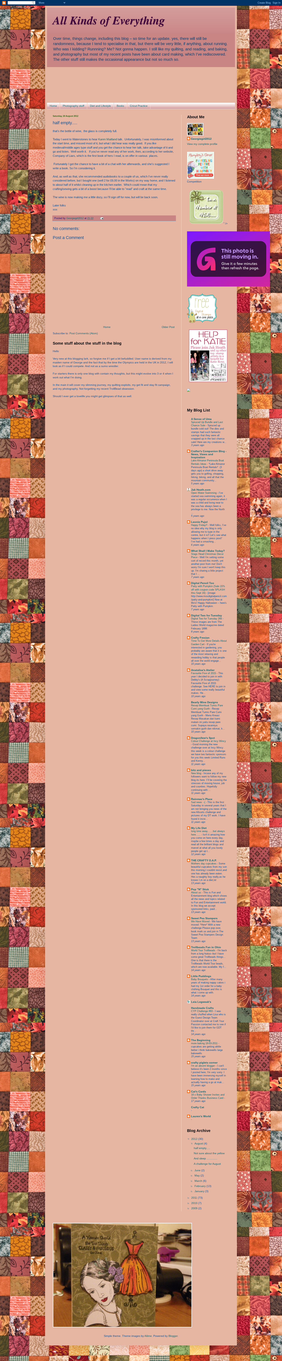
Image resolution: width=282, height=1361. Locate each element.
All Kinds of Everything (109, 20)
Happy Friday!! (199, 525)
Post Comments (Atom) (83, 333)
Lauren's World (201, 1116)
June (198, 1170)
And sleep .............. (205, 1158)
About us (196, 892)
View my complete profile (202, 143)
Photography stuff (73, 105)
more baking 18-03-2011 (204, 1043)
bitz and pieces (201, 770)
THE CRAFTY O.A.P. (204, 860)
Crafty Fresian (200, 637)
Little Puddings (201, 976)
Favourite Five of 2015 (204, 673)
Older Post (168, 327)
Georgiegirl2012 (201, 138)
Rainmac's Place (201, 799)
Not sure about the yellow (209, 1153)
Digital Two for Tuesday (206, 615)
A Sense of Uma (201, 419)
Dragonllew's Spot (203, 737)
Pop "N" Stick (200, 889)
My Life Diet (199, 828)
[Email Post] (101, 218)
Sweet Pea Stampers (204, 918)
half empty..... (202, 1148)
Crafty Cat (197, 1107)
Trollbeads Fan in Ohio (206, 947)
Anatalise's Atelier (202, 670)
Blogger (173, 1335)
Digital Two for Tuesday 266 (207, 618)
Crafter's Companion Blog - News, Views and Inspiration (209, 454)
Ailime (148, 1335)
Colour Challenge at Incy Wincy (208, 741)
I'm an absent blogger (203, 1065)
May (197, 1175)
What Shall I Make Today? (208, 550)
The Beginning (200, 1040)
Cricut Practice (139, 105)
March (199, 1180)
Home (53, 105)
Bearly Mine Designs (204, 702)
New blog (196, 773)
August (199, 1143)
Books (120, 105)
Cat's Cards (198, 1091)
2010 (194, 1203)
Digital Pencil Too (202, 583)
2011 (194, 1197)
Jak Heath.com (200, 489)
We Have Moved (200, 921)
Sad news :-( (198, 802)
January (200, 1191)
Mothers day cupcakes (204, 863)
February (200, 1186)
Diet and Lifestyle (100, 105)
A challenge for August (207, 1163)
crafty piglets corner (204, 1062)
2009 (194, 1208)
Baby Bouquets (200, 979)
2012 (194, 1138)
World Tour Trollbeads (203, 950)
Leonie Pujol (199, 521)
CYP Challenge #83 (202, 1011)
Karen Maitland (107, 139)
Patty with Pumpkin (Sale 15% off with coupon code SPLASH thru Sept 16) (208, 589)
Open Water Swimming (204, 492)
